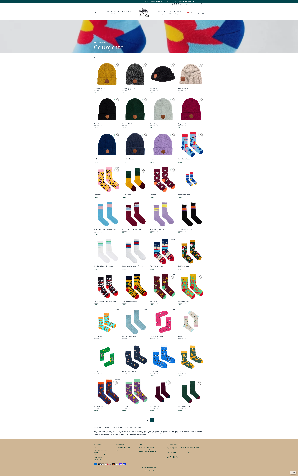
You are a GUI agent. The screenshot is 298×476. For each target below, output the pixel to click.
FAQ (95, 447)
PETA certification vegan (123, 447)
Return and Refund (99, 455)
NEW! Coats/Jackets (118, 14)
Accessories (125, 11)
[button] (191, 12)
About (179, 11)
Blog (176, 14)
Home (95, 42)
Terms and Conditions (100, 450)
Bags (116, 11)
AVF (117, 450)
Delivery (96, 452)
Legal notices (98, 459)
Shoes (109, 11)
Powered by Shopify (149, 470)
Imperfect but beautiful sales (165, 11)
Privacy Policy (98, 457)
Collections (102, 42)
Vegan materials (166, 14)
